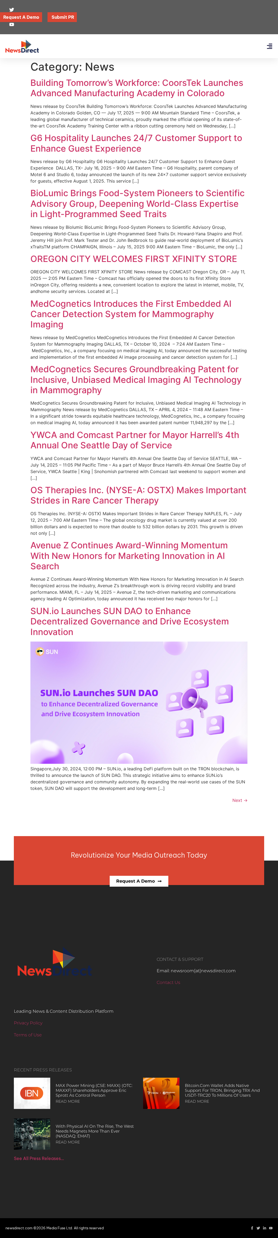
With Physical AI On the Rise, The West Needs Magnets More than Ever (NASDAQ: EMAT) (95, 1131)
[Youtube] (271, 1228)
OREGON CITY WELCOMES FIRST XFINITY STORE (133, 259)
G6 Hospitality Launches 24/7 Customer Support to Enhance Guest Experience (136, 143)
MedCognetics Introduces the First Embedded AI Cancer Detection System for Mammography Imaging (131, 314)
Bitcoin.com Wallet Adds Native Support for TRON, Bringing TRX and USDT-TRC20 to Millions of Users (222, 1090)
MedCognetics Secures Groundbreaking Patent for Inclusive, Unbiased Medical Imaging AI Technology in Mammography (136, 379)
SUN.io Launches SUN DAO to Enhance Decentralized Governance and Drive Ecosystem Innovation (129, 621)
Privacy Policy (28, 1023)
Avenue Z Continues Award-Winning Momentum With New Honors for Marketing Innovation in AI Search (129, 555)
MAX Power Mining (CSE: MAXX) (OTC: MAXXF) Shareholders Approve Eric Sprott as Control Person (94, 1090)
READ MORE (68, 1101)
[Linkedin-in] (264, 1228)
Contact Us (168, 982)
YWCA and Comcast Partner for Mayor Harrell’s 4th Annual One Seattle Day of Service (134, 440)
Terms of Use (28, 1034)
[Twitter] (258, 1228)
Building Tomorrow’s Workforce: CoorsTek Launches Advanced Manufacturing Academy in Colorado (136, 87)
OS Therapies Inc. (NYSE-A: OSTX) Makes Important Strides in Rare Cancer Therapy (138, 495)
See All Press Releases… (39, 1158)
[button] (269, 46)
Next (240, 800)
